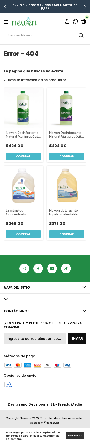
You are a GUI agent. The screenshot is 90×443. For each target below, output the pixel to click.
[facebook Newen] (38, 268)
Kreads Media (70, 404)
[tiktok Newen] (66, 268)
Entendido (75, 435)
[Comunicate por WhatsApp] (75, 22)
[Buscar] (81, 35)
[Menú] (7, 21)
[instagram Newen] (24, 268)
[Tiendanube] (45, 423)
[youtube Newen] (52, 268)
